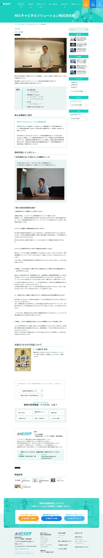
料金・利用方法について (64, 541)
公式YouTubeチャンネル (81, 547)
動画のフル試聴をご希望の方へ (81, 541)
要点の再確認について (36, 104)
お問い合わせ (78, 537)
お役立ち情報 (61, 533)
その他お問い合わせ (79, 543)
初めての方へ (22, 413)
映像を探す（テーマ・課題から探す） (47, 551)
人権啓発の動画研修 (44, 539)
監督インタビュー (78, 114)
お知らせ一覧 (78, 533)
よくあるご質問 (55, 418)
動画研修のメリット (39, 412)
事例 (16, 32)
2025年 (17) (74, 82)
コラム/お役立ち (74, 101)
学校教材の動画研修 (44, 546)
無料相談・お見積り (79, 539)
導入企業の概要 (34, 92)
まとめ (29, 102)
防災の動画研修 (43, 542)
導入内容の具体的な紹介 (36, 99)
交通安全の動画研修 (44, 541)
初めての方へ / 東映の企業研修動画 (45, 533)
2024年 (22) (74, 85)
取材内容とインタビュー (34, 95)
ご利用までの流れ (63, 545)
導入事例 (21, 32)
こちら (52, 354)
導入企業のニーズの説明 (36, 97)
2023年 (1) (74, 87)
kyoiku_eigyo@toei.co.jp (22, 549)
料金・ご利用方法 (39, 418)
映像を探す (54, 413)
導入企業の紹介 (31, 90)
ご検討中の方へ (22, 418)
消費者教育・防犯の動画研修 (46, 544)
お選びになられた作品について (35, 107)
